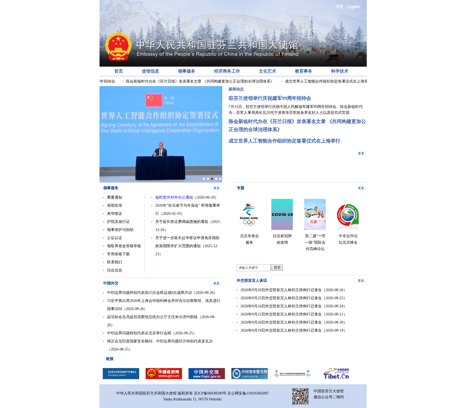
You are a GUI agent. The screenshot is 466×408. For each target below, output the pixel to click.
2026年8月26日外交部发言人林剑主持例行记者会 (281, 290)
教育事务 (303, 71)
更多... (362, 153)
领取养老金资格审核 (124, 246)
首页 (118, 71)
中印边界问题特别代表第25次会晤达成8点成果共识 (149, 293)
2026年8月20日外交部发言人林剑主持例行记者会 (281, 322)
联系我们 (114, 262)
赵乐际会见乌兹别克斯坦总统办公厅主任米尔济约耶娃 (152, 317)
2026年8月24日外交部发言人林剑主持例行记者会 (281, 306)
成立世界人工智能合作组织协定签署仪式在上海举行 (322, 81)
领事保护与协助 (120, 230)
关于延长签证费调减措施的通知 (181, 222)
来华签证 (114, 214)
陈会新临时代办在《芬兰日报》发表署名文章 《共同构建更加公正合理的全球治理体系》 (194, 81)
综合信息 (114, 270)
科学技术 (339, 71)
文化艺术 (267, 71)
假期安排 (114, 205)
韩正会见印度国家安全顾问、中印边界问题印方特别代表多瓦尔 (160, 341)
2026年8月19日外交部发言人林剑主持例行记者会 (281, 330)
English (354, 7)
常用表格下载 (118, 254)
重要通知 (114, 197)
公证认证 (114, 238)
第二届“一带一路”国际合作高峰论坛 (315, 242)
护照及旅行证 (118, 222)
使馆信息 (150, 71)
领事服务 (186, 71)
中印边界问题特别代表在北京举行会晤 (139, 333)
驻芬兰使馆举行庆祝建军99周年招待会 (270, 98)
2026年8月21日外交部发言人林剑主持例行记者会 (281, 314)
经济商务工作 (227, 71)
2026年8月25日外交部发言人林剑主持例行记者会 (281, 298)
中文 (339, 7)
